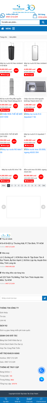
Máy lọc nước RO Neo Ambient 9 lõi (35, 64)
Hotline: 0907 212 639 (8, 358)
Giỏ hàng (41, 14)
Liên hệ (3, 320)
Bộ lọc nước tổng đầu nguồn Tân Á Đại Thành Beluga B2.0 (11, 100)
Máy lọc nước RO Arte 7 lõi (11, 170)
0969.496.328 (10, 266)
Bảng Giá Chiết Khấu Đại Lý (11, 340)
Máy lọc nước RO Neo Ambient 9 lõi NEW (11, 64)
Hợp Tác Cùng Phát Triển (10, 348)
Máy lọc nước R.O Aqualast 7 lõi (35, 135)
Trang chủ (3, 37)
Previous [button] (3, 207)
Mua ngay (6, 75)
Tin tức (3, 316)
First (3, 185)
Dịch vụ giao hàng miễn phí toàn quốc (15, 330)
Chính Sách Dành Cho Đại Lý (11, 344)
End (44, 185)
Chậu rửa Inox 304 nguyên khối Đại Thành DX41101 (34, 100)
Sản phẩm (12, 37)
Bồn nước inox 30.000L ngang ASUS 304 (35, 171)
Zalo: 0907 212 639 (7, 362)
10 (39, 185)
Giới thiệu (4, 313)
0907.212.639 (12, 17)
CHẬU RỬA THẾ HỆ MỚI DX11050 (9, 135)
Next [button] (43, 207)
